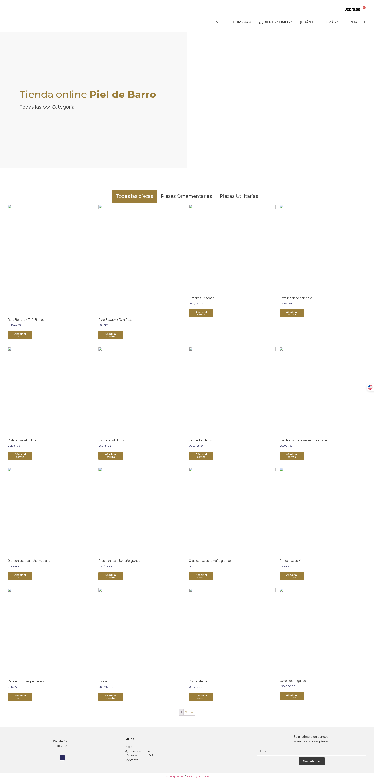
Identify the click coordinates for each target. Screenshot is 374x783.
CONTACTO (355, 22)
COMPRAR (242, 22)
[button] (191, 100)
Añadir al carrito (20, 335)
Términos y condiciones (197, 776)
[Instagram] (62, 758)
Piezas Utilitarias (239, 196)
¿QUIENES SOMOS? (275, 22)
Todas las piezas (134, 196)
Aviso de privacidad (174, 776)
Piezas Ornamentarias (186, 196)
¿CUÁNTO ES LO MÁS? (319, 22)
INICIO (220, 22)
